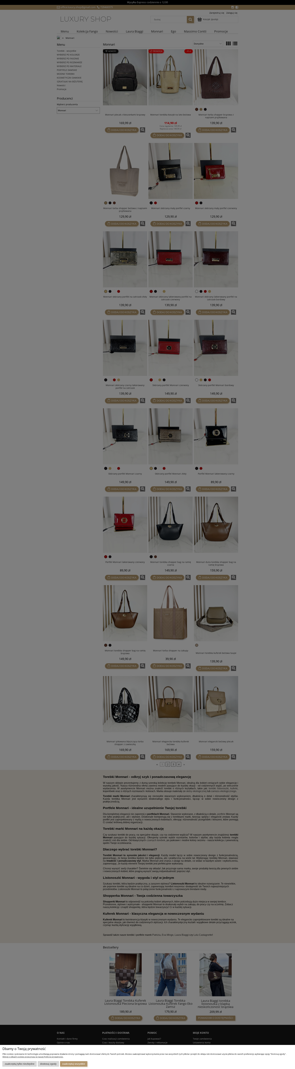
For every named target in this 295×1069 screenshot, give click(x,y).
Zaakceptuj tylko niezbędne (19, 1063)
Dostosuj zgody (48, 1063)
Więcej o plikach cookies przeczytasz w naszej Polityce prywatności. (32, 1056)
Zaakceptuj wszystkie (73, 1063)
